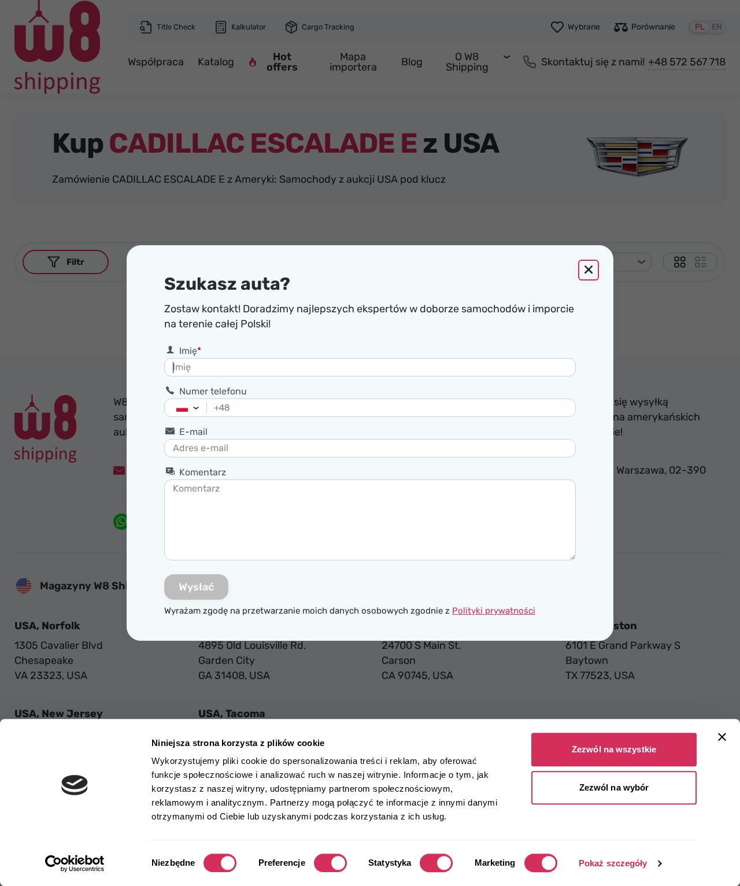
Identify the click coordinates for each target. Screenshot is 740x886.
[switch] (330, 863)
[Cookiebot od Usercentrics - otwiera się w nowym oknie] (74, 863)
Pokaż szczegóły (613, 863)
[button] (199, 407)
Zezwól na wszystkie (614, 749)
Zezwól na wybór (614, 787)
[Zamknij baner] (722, 737)
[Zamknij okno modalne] (588, 270)
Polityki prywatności (493, 611)
